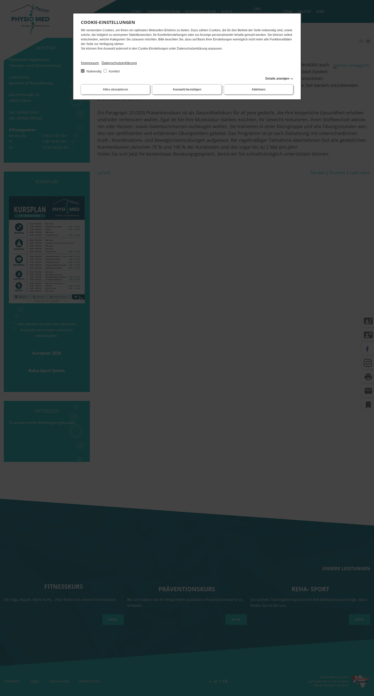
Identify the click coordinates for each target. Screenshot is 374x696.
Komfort (114, 71)
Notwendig (94, 71)
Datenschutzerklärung (119, 63)
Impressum (90, 63)
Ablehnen (258, 89)
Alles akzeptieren (115, 89)
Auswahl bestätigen (187, 89)
